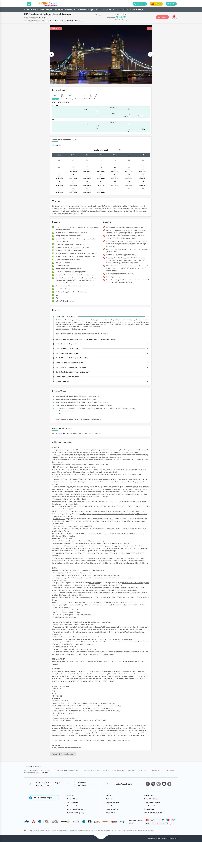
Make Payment (149, 795)
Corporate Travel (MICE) (75, 813)
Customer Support (112, 809)
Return (54, 119)
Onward (55, 105)
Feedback (109, 806)
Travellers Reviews (112, 802)
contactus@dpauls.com (122, 784)
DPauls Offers (72, 799)
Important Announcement (152, 802)
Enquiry (108, 795)
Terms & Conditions (150, 799)
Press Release (149, 809)
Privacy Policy (110, 813)
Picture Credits (72, 806)
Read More (44, 773)
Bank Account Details (151, 806)
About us (70, 795)
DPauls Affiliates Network (76, 809)
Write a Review (72, 802)
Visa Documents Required (153, 813)
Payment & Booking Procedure (63, 754)
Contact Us (109, 799)
